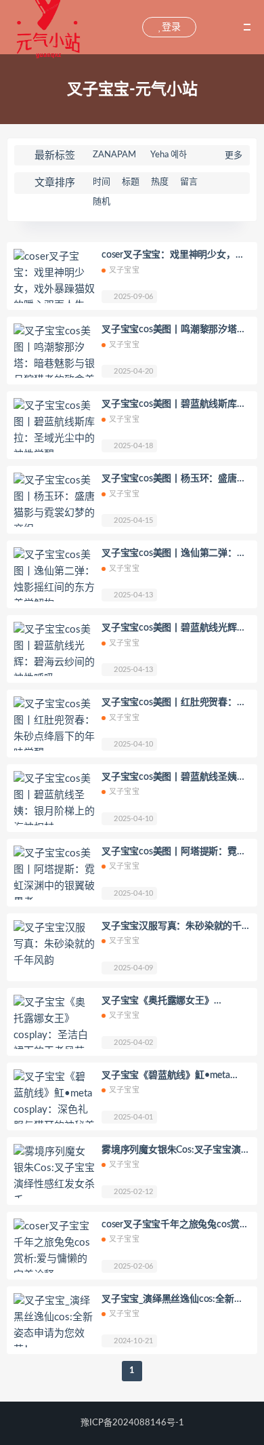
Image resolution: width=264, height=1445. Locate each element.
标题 (130, 182)
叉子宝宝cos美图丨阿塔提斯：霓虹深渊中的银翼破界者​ (174, 853)
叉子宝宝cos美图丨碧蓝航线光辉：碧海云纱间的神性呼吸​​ (174, 629)
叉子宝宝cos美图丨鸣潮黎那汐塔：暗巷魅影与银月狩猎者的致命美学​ (174, 331)
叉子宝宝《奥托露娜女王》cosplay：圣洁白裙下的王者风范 (168, 1002)
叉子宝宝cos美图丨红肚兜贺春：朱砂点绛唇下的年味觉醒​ (174, 704)
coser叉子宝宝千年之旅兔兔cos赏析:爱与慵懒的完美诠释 (171, 1226)
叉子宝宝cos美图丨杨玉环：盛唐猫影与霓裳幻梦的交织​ (174, 480)
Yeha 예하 (168, 155)
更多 (233, 155)
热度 (160, 182)
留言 (189, 182)
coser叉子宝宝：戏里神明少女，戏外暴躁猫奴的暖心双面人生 (173, 256)
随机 (101, 201)
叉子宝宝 (124, 270)
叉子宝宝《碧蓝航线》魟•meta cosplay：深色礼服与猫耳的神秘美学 (173, 1077)
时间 (101, 182)
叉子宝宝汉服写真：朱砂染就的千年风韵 (172, 928)
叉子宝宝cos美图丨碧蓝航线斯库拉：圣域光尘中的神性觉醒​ (169, 405)
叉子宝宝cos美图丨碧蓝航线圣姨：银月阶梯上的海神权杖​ (174, 778)
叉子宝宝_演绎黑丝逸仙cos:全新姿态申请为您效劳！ (172, 1300)
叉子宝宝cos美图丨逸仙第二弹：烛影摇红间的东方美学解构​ (174, 555)
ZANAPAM (114, 155)
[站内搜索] (131, 27)
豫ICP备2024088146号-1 (132, 1423)
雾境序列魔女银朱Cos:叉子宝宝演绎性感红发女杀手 (176, 1151)
